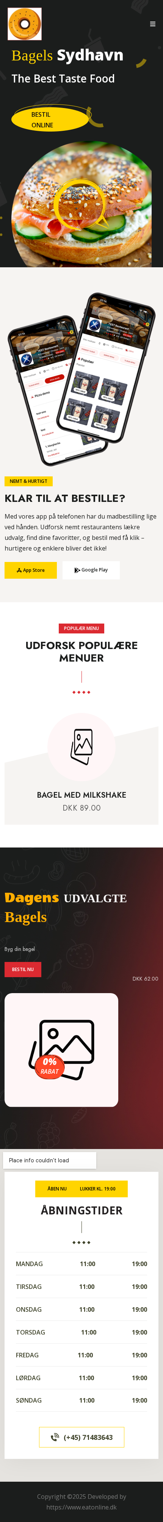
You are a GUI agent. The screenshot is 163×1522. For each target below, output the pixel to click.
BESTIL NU (23, 969)
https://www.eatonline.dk (81, 1507)
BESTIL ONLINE (42, 119)
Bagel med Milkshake (81, 795)
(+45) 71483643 (88, 1437)
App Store (33, 570)
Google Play (94, 570)
